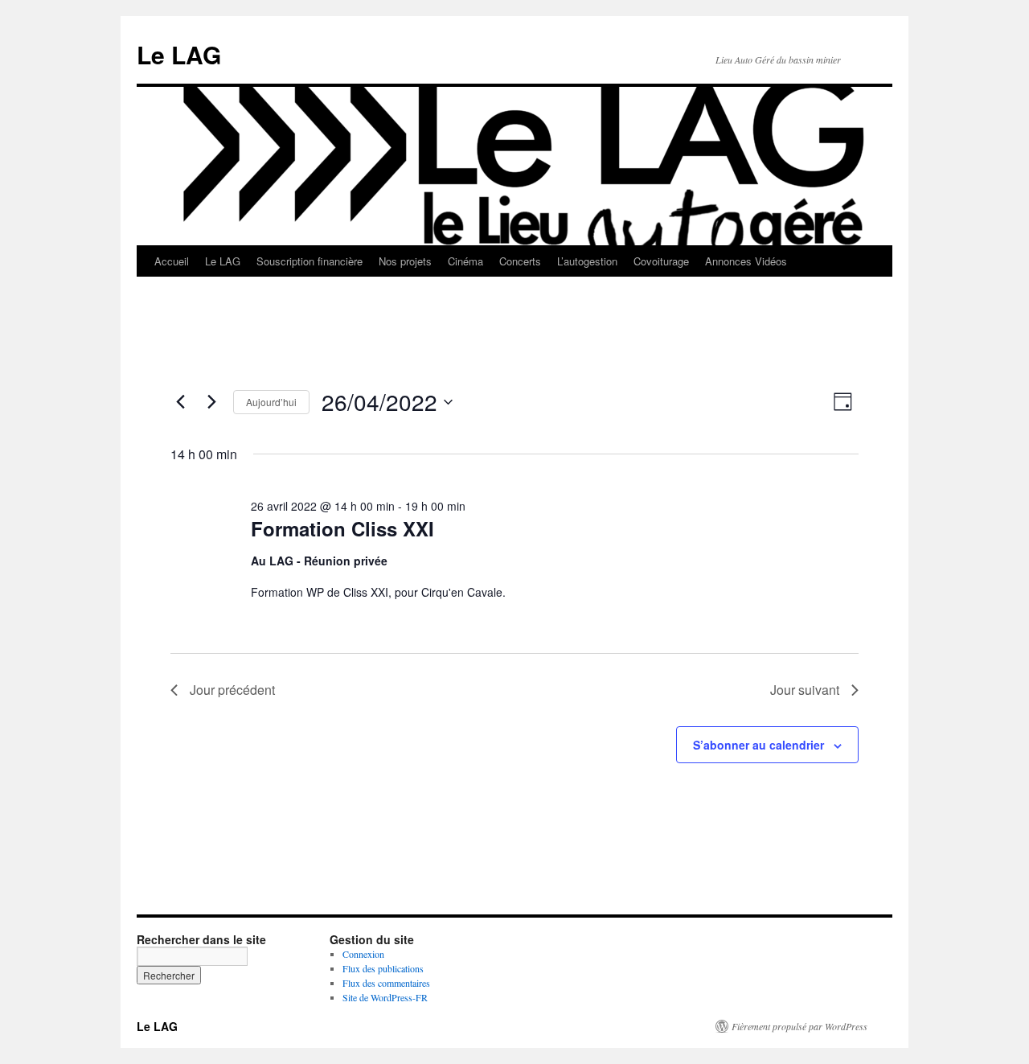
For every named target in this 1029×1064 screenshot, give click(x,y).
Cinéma (465, 261)
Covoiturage (661, 261)
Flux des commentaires (386, 982)
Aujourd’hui (271, 402)
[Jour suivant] (211, 402)
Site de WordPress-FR (385, 997)
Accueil (171, 261)
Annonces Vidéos (746, 261)
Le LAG (179, 54)
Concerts (520, 261)
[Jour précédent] (180, 402)
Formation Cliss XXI (342, 528)
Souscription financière (309, 261)
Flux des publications (383, 968)
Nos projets (405, 261)
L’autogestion (587, 261)
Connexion (363, 953)
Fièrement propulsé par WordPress (799, 1026)
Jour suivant (804, 689)
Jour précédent (232, 689)
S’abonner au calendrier (758, 745)
